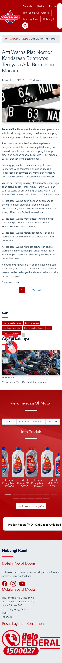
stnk (49, 328)
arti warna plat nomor (12, 323)
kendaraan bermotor (12, 328)
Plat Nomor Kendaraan (33, 328)
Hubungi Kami (51, 19)
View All (36, 290)
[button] (4, 473)
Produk (53, 6)
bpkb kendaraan (32, 323)
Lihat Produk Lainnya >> (31, 506)
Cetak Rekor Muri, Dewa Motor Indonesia (24, 382)
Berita (40, 6)
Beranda (27, 6)
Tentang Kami (30, 19)
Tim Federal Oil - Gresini (36, 12)
